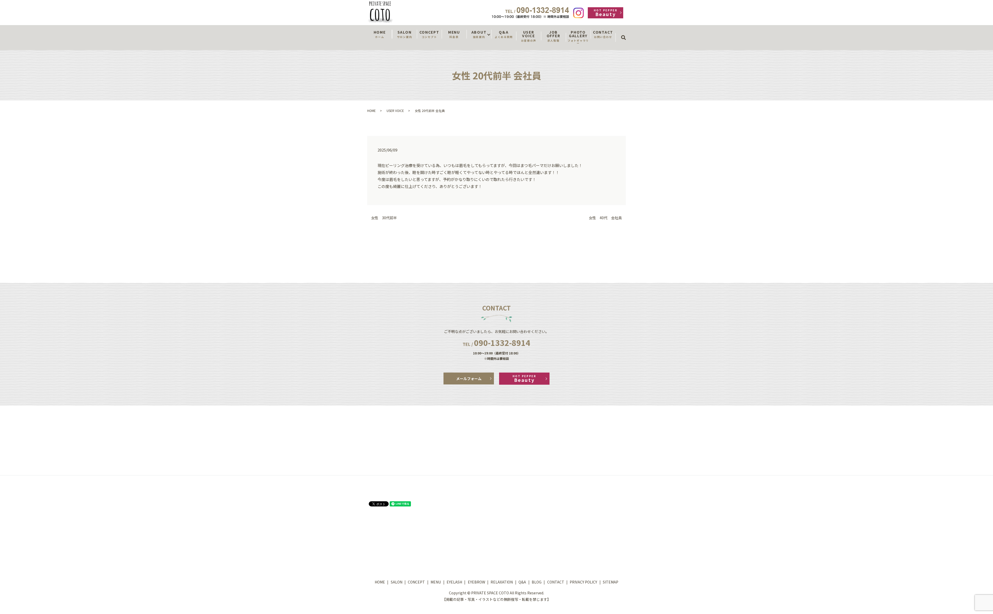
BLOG (536, 582)
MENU (454, 34)
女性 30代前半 (384, 217)
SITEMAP (610, 582)
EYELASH (454, 582)
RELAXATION (502, 582)
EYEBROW (476, 582)
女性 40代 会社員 (605, 217)
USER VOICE (528, 35)
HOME (380, 34)
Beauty (605, 12)
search (625, 32)
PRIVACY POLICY (583, 582)
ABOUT (478, 34)
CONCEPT (429, 34)
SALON (404, 34)
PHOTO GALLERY (578, 37)
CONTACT (603, 34)
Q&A (504, 34)
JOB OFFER (553, 35)
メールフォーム (469, 378)
